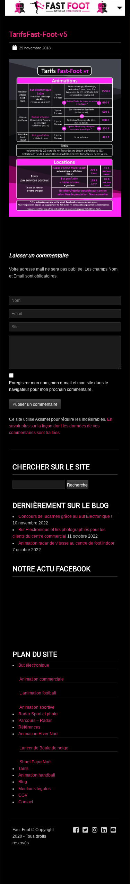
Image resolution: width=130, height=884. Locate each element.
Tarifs (23, 768)
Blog (22, 781)
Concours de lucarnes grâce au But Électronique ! (65, 516)
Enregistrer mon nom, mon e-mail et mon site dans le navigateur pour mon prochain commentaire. (58, 386)
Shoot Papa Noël (35, 762)
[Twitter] (85, 830)
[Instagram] (94, 830)
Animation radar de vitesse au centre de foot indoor (66, 543)
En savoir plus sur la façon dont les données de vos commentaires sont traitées (60, 426)
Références (29, 727)
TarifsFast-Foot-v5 (38, 34)
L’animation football (37, 693)
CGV (22, 795)
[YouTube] (113, 830)
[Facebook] (76, 830)
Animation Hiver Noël (38, 733)
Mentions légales (34, 788)
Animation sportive (36, 707)
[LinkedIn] (104, 830)
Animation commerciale (41, 679)
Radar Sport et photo (38, 714)
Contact (25, 801)
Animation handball (36, 775)
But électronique (33, 665)
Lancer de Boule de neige (43, 748)
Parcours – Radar (35, 720)
